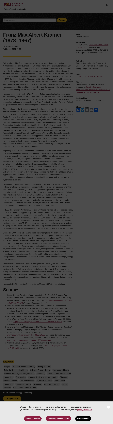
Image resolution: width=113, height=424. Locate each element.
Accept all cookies (33, 418)
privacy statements (84, 410)
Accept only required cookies (58, 418)
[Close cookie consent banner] (108, 407)
